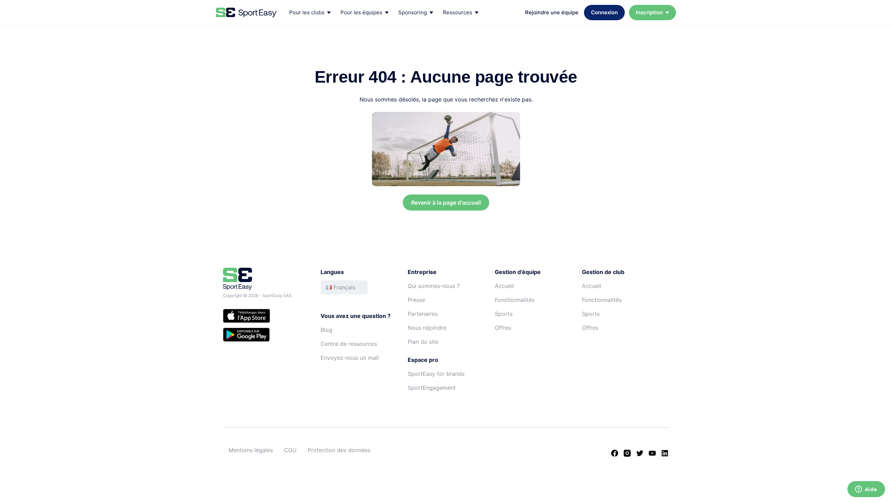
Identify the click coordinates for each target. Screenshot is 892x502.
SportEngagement (432, 387)
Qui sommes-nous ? (434, 285)
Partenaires (423, 313)
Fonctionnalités (515, 299)
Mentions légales (251, 450)
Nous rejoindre (427, 327)
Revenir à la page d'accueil (446, 202)
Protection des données (339, 450)
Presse (416, 299)
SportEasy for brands (436, 373)
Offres (503, 327)
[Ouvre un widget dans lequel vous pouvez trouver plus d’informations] (866, 490)
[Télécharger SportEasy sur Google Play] (265, 336)
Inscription (649, 12)
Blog (326, 329)
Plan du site (423, 341)
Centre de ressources (349, 343)
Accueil (504, 285)
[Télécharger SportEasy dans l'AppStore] (265, 317)
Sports (504, 313)
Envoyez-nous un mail (350, 357)
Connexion (604, 12)
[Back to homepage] (246, 12)
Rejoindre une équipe (551, 12)
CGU (290, 450)
